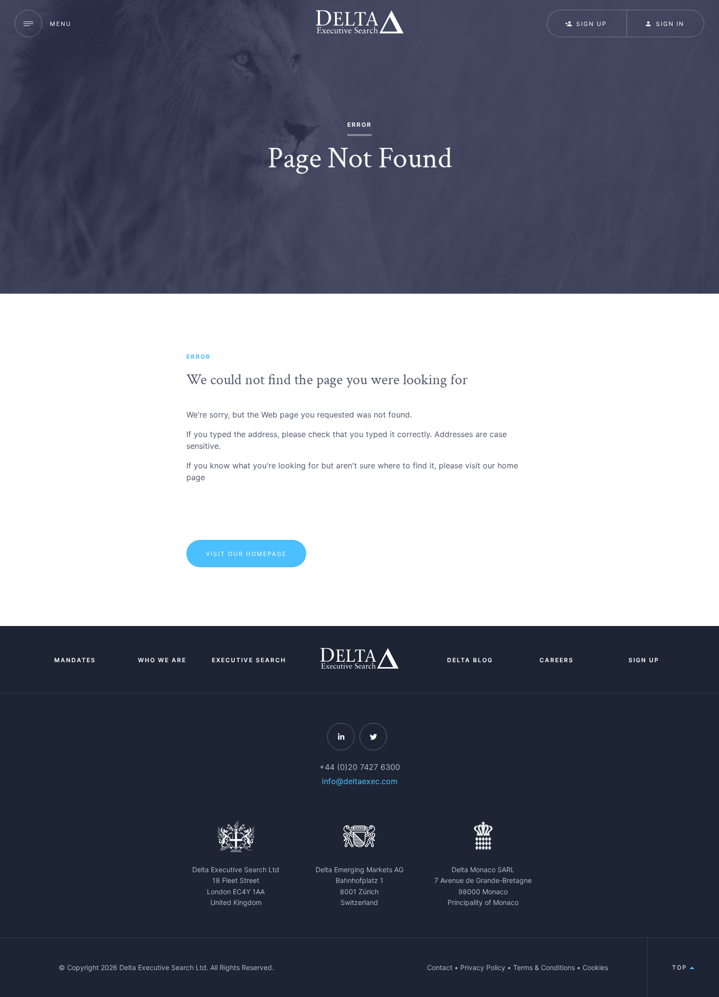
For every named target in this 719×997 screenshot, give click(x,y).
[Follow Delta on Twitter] (373, 736)
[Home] (360, 23)
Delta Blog (470, 660)
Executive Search (249, 660)
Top (681, 967)
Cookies (595, 967)
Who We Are (162, 660)
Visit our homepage (246, 553)
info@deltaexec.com (360, 781)
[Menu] (28, 23)
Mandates (75, 660)
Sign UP (591, 23)
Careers (556, 660)
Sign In (670, 23)
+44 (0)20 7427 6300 (359, 767)
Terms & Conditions (544, 967)
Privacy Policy (482, 967)
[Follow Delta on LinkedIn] (341, 736)
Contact (439, 967)
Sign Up (644, 660)
